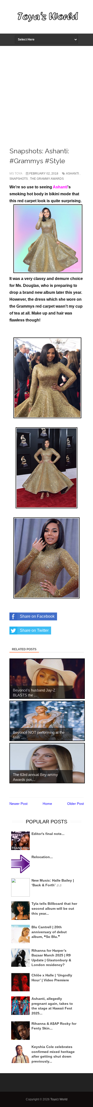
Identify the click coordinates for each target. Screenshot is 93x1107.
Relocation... (42, 857)
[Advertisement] (46, 95)
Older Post (75, 804)
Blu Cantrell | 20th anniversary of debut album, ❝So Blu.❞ (49, 932)
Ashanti (72, 173)
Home (47, 804)
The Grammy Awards (47, 178)
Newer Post (18, 804)
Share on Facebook (37, 616)
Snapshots (18, 178)
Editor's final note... (47, 834)
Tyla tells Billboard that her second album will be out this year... (54, 908)
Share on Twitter (34, 630)
